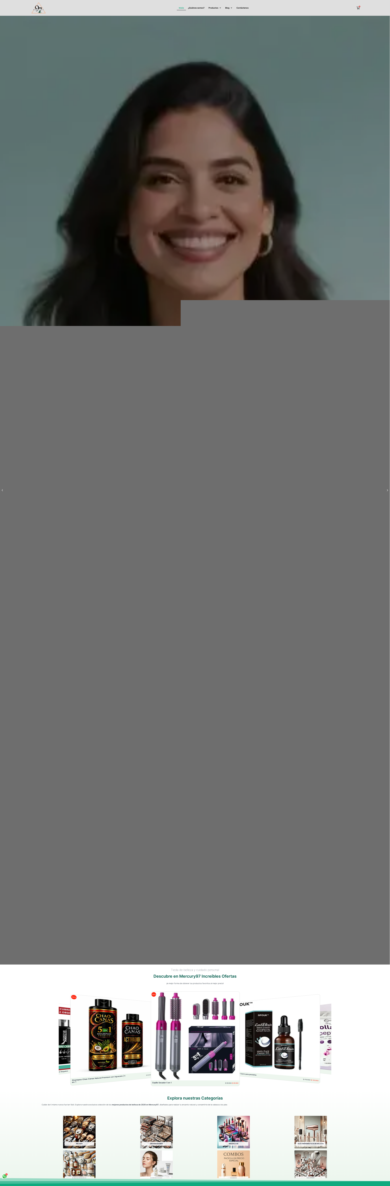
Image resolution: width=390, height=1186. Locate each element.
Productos (213, 8)
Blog (227, 8)
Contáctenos (242, 8)
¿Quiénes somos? (196, 8)
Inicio (181, 8)
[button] (2, 490)
